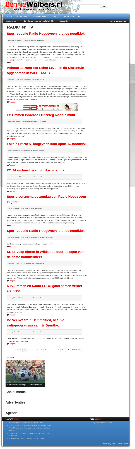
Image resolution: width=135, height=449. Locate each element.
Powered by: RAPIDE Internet (112, 444)
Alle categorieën (21, 16)
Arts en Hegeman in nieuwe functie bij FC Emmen (26, 423)
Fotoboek (81, 16)
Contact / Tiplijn (68, 16)
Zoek (104, 6)
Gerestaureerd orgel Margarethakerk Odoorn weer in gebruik (30, 425)
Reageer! (12, 62)
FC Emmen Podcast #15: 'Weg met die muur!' (42, 115)
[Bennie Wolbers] (41, 7)
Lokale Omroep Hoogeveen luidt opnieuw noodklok (47, 144)
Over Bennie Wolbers (40, 16)
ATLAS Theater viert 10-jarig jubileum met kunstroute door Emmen (47, 21)
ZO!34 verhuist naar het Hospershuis (35, 170)
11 (68, 350)
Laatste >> (76, 350)
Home (9, 16)
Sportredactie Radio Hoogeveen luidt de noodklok (46, 33)
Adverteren (55, 16)
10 (63, 350)
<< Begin (17, 350)
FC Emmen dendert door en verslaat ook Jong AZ (26, 438)
